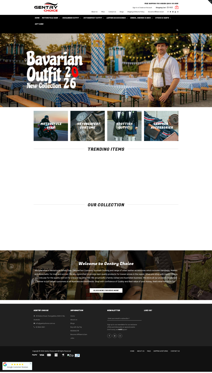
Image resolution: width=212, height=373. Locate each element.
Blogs (122, 12)
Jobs (72, 338)
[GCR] (5, 364)
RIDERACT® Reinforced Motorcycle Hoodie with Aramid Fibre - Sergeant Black (47, 188)
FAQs (103, 12)
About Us (94, 12)
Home (72, 316)
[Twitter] (170, 12)
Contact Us (112, 12)
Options (47, 181)
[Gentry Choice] (46, 7)
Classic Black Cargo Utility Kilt (135, 186)
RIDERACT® (74, 331)
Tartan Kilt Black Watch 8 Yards (165, 186)
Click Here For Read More (106, 290)
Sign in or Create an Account (142, 7)
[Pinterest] (172, 12)
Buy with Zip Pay (76, 327)
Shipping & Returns (160, 351)
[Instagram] (177, 12)
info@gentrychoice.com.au (45, 323)
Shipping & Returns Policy (135, 12)
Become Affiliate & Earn (156, 12)
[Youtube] (175, 12)
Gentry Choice (49, 351)
